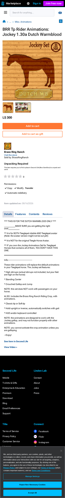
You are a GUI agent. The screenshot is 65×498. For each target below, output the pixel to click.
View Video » (10, 347)
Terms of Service (11, 431)
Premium (7, 393)
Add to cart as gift (32, 133)
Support (6, 413)
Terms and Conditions (41, 470)
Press (36, 393)
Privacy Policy (9, 436)
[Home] (4, 22)
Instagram (43, 442)
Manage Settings (32, 476)
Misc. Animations (23, 22)
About (37, 383)
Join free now (53, 3)
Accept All (32, 493)
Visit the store (10, 155)
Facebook (43, 431)
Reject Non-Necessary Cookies (32, 485)
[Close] (61, 450)
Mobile (6, 378)
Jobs (36, 388)
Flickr (41, 437)
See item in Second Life (16, 341)
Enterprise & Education (14, 388)
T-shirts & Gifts (10, 383)
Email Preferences (11, 408)
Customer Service (11, 441)
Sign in (37, 3)
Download (8, 398)
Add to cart (32, 126)
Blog (5, 403)
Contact (37, 378)
